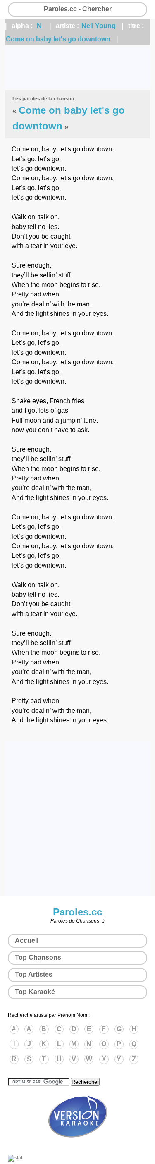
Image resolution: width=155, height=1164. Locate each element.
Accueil (26, 940)
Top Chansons (38, 957)
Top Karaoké (35, 991)
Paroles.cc (77, 912)
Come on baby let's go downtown (58, 39)
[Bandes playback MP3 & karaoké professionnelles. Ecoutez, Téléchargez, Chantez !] (78, 1146)
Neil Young (98, 25)
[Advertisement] (77, 67)
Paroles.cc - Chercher (78, 8)
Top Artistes (33, 974)
